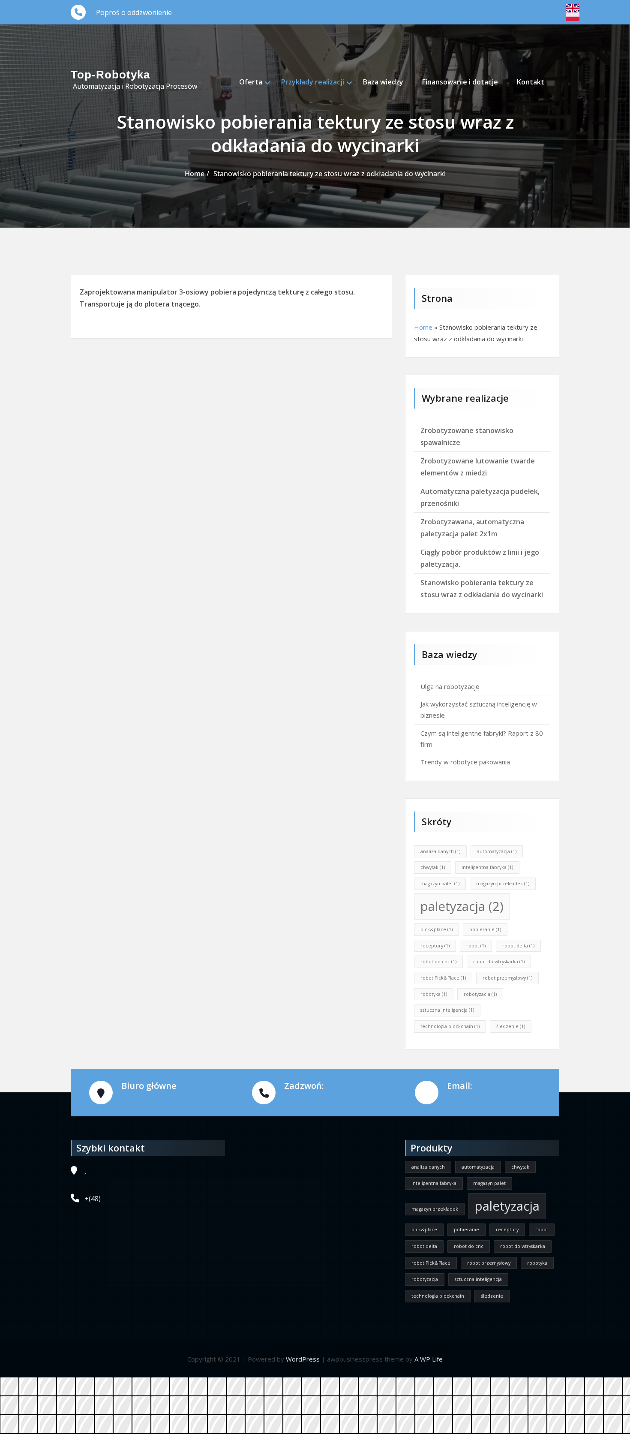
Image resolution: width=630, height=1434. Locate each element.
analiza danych (440, 851)
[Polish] (572, 16)
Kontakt (530, 82)
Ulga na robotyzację (449, 686)
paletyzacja (462, 906)
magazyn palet (439, 884)
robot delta (518, 946)
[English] (572, 8)
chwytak (432, 867)
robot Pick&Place (443, 978)
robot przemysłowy (507, 978)
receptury (435, 946)
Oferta (250, 82)
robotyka (433, 994)
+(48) (92, 1198)
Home (194, 173)
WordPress (303, 1359)
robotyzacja (480, 994)
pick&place (436, 929)
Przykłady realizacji (312, 82)
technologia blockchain (450, 1026)
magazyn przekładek (502, 884)
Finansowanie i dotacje (460, 82)
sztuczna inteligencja (447, 1010)
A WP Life (428, 1359)
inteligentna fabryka (487, 867)
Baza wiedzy (383, 82)
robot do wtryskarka (499, 962)
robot (476, 946)
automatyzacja (496, 851)
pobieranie (485, 929)
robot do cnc (438, 962)
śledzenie (510, 1026)
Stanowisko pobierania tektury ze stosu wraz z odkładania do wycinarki (329, 173)
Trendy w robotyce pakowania (465, 762)
